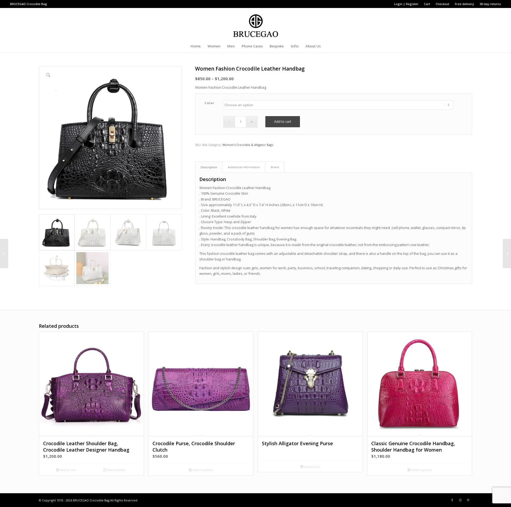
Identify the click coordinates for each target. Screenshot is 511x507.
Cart (427, 4)
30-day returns (490, 4)
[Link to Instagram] (460, 500)
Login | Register (406, 4)
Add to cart (282, 121)
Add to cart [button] (67, 470)
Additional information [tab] (244, 167)
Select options (202, 470)
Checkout (442, 4)
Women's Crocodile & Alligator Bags (247, 145)
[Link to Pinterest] (468, 500)
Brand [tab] (275, 167)
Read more (311, 467)
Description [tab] (209, 167)
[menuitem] (406, 4)
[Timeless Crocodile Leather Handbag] (4, 253)
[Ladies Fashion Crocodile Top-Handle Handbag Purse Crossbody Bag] (507, 253)
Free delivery (464, 4)
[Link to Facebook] (452, 500)
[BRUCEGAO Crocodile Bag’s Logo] (255, 23)
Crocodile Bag (37, 4)
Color (210, 103)
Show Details (116, 470)
